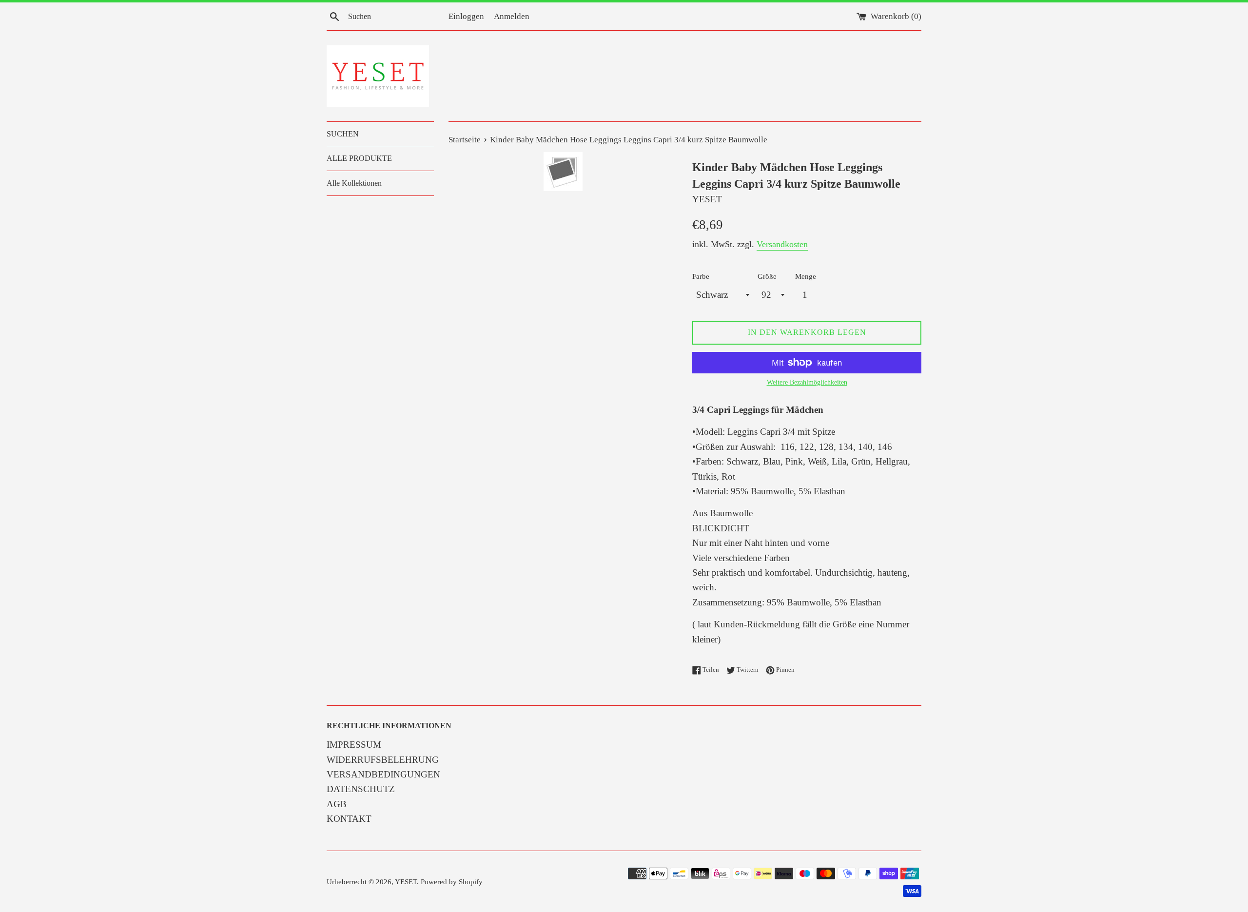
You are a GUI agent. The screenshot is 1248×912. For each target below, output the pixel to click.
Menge (805, 276)
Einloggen (466, 16)
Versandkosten (782, 244)
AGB (337, 804)
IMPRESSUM (354, 744)
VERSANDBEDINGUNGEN (383, 774)
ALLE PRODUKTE (359, 158)
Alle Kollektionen (354, 183)
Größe (767, 276)
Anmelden (511, 16)
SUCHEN (343, 134)
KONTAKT (349, 819)
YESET (406, 881)
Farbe (700, 276)
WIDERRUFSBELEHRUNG (383, 760)
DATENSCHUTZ (361, 789)
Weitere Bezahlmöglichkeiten (807, 382)
